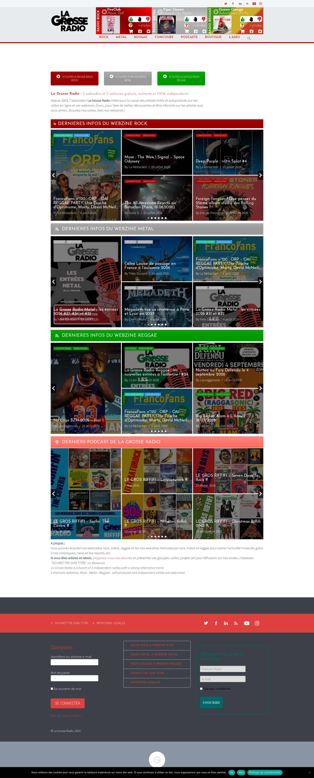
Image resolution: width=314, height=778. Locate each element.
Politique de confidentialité (265, 772)
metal (154, 21)
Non (241, 772)
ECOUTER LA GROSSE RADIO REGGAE (183, 78)
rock (98, 21)
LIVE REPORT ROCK (133, 181)
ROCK (103, 37)
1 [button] (148, 218)
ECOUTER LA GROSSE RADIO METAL (130, 78)
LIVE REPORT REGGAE (63, 348)
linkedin (240, 3)
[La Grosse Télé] (254, 3)
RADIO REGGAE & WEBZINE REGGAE (156, 664)
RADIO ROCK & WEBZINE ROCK (152, 645)
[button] (249, 38)
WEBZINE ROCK (149, 135)
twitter (225, 3)
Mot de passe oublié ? (66, 715)
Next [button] (260, 175)
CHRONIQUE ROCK (133, 135)
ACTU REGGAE (131, 348)
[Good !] (131, 19)
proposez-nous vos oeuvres (112, 558)
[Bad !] (148, 19)
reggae (210, 21)
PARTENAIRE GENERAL (63, 135)
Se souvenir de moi (67, 688)
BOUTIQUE (213, 37)
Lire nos (216, 688)
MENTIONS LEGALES (110, 623)
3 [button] (155, 218)
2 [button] (152, 218)
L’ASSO (234, 37)
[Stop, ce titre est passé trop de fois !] (139, 19)
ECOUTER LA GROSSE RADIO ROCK (77, 78)
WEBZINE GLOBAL (81, 135)
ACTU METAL (59, 242)
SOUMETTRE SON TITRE (71, 623)
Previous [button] (53, 175)
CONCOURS (164, 37)
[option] (157, 175)
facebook (233, 3)
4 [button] (159, 218)
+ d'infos (144, 25)
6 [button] (165, 218)
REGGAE (140, 37)
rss (247, 3)
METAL (121, 37)
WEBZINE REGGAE (80, 348)
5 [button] (162, 218)
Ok (232, 772)
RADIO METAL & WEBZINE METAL (154, 654)
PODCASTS (189, 37)
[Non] (309, 772)
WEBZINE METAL (74, 242)
